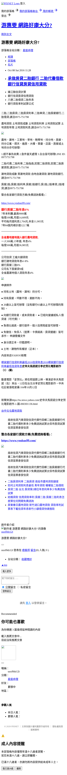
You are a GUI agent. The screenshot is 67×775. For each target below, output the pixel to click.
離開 (19, 768)
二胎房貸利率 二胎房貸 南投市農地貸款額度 (33, 481)
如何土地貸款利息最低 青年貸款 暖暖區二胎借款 (36, 485)
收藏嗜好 (26, 559)
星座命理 (28, 50)
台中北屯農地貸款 (11, 410)
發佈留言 (7, 591)
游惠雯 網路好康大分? (26, 25)
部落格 (12, 60)
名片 (10, 64)
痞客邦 (26, 550)
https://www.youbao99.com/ (15, 203)
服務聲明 (35, 729)
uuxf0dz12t (7, 531)
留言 (33, 550)
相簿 (10, 56)
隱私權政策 (57, 726)
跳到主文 (6, 34)
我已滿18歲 (8, 768)
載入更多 (7, 571)
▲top (4, 565)
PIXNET (15, 726)
